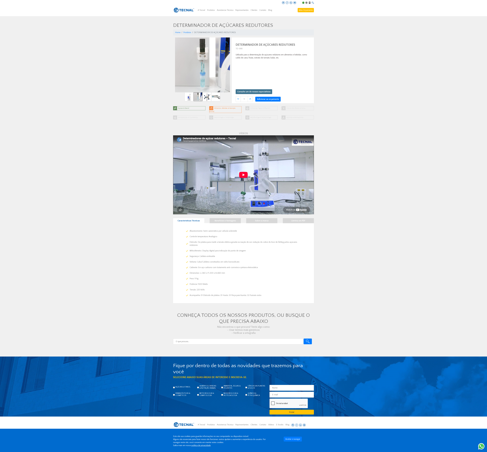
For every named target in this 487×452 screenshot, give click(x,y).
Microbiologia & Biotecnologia (231, 394)
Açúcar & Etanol (182, 387)
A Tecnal (201, 10)
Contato (262, 10)
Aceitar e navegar (292, 439)
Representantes (242, 10)
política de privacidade (201, 445)
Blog (270, 10)
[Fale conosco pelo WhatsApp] (481, 446)
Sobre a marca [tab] (261, 221)
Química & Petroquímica (254, 394)
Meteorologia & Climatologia (206, 394)
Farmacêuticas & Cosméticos (182, 394)
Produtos (211, 10)
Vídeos (271, 425)
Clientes (254, 10)
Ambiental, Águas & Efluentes (232, 387)
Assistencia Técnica (225, 10)
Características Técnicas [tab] (189, 221)
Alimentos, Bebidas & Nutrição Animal (207, 387)
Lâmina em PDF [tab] (298, 221)
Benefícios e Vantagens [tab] (225, 221)
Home (177, 32)
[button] (179, 69)
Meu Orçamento (306, 10)
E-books (279, 425)
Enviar (291, 412)
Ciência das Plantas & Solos (256, 387)
